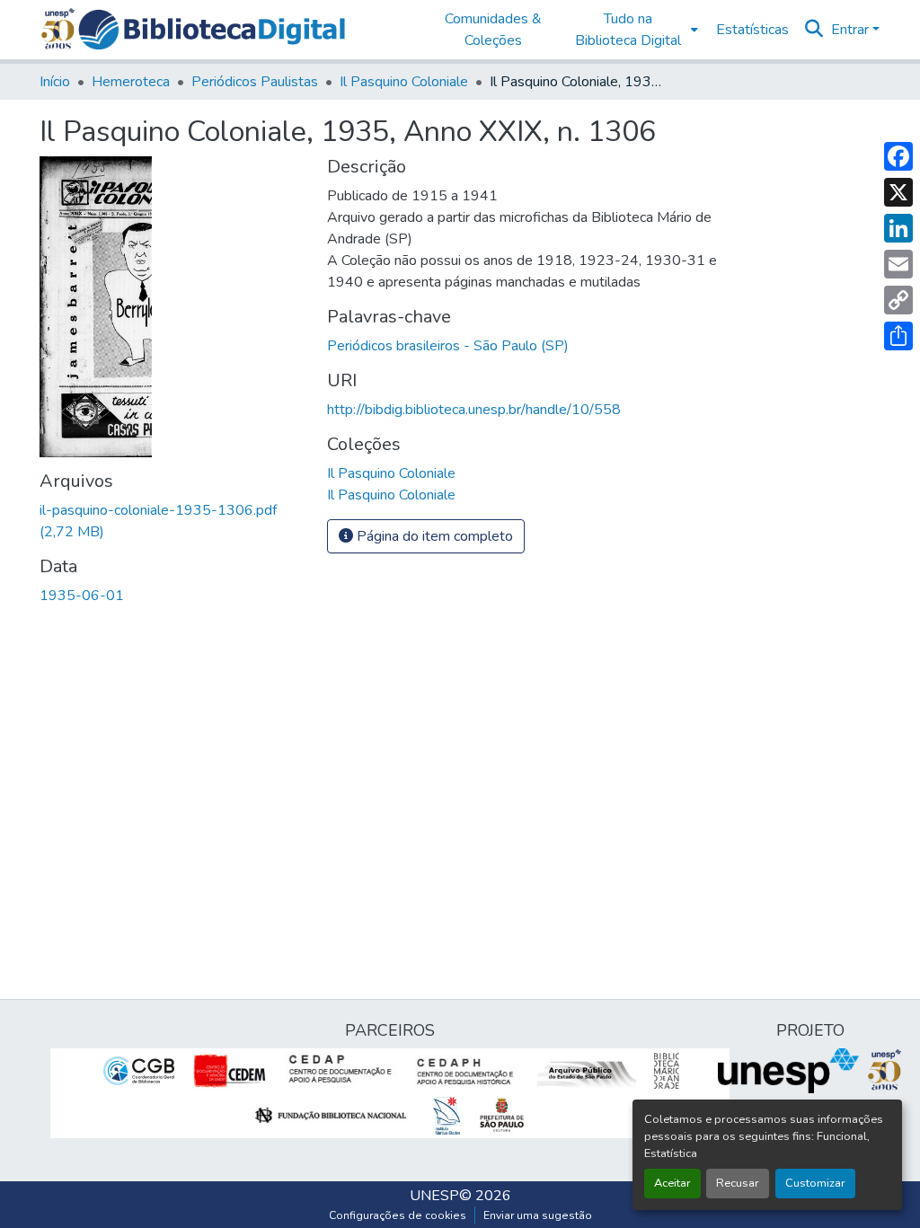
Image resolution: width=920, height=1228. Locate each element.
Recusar (737, 1183)
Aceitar (672, 1183)
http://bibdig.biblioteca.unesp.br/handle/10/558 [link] (474, 410)
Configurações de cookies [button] (397, 1215)
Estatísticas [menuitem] (752, 30)
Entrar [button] (851, 30)
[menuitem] (632, 29)
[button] (211, 29)
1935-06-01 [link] (82, 595)
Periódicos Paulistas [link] (254, 82)
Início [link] (55, 82)
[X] (898, 192)
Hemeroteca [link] (131, 82)
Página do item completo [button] (433, 536)
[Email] (898, 264)
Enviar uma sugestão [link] (537, 1215)
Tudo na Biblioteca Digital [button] (628, 29)
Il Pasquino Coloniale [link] (404, 82)
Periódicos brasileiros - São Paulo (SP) (448, 346)
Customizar (815, 1183)
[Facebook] (898, 156)
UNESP (434, 1196)
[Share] (898, 336)
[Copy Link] (898, 300)
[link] (172, 521)
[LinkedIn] (898, 228)
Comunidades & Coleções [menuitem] (493, 29)
